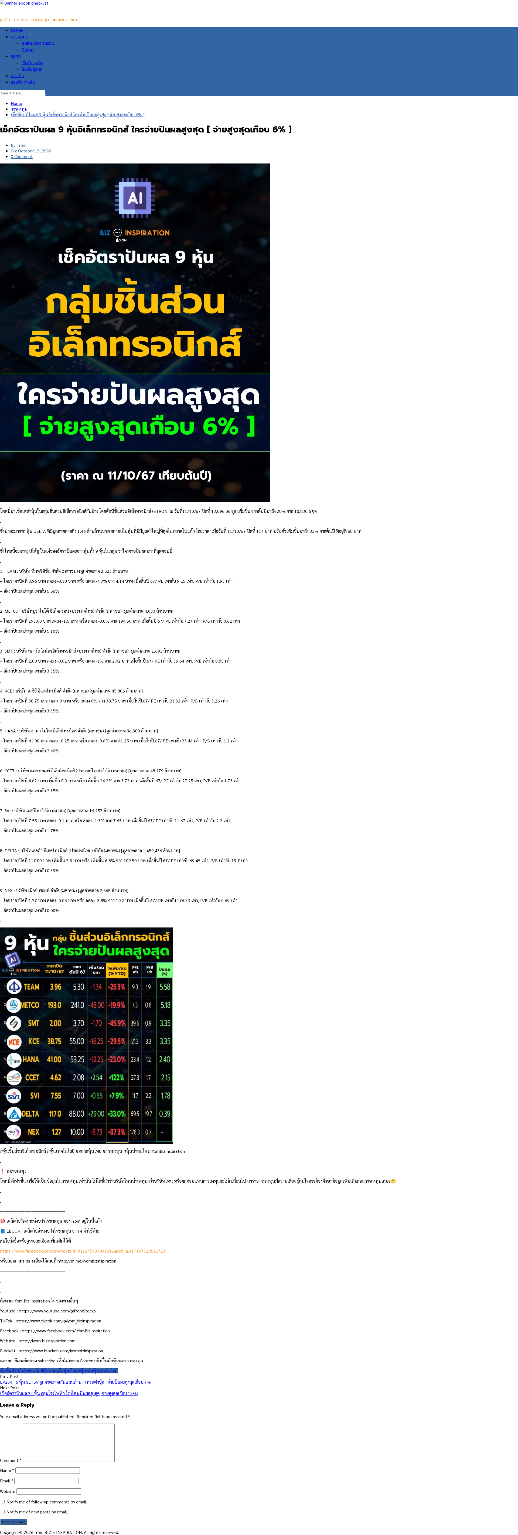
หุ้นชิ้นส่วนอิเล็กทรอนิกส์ (21, 1370)
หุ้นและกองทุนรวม (38, 43)
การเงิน (17, 76)
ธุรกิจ (16, 56)
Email (6, 1480)
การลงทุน (19, 37)
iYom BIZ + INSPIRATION (24, 9)
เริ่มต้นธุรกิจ (32, 63)
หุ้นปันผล (71, 1370)
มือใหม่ (28, 50)
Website (7, 1491)
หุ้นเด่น (86, 1370)
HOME (17, 30)
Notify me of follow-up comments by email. (46, 1502)
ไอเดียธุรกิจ (32, 69)
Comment (11, 1460)
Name (7, 1470)
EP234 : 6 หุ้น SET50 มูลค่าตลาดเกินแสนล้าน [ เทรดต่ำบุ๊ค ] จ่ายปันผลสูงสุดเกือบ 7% (75, 1382)
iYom (22, 145)
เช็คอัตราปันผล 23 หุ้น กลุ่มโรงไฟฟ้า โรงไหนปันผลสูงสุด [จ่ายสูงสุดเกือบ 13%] (69, 1393)
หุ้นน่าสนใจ (53, 1370)
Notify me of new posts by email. (37, 1511)
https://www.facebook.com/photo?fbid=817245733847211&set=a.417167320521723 (82, 1251)
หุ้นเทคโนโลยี (105, 1370)
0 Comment (22, 156)
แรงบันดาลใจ (23, 82)
